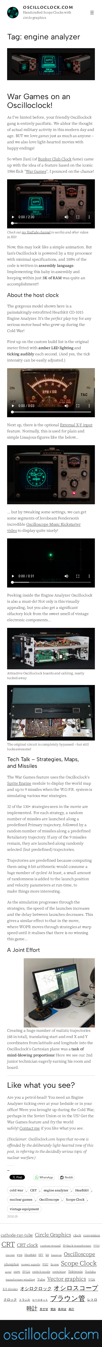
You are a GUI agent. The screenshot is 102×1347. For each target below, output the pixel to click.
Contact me (29, 1128)
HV (40, 1255)
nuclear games (21, 1199)
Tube (41, 1279)
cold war (16, 1190)
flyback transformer (77, 1246)
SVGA (26, 1272)
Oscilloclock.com (48, 7)
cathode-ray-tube (17, 1235)
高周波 (62, 1309)
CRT (33, 1190)
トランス (24, 1300)
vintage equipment (24, 1209)
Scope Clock (75, 1199)
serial (8, 1272)
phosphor (11, 1264)
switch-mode (41, 1272)
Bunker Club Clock (54, 159)
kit (47, 1255)
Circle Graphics (53, 1234)
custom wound (50, 1246)
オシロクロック (35, 1288)
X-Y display (10, 1289)
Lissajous (56, 1255)
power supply (30, 1264)
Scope (55, 1264)
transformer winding (20, 1280)
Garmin (10, 1255)
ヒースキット (40, 1300)
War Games (36, 171)
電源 (53, 1309)
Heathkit (82, 1190)
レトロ (92, 1299)
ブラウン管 (67, 1298)
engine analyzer (56, 1190)
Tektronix (75, 1271)
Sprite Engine (19, 783)
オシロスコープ (76, 1288)
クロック (10, 1299)
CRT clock (27, 1245)
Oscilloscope (49, 1199)
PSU (45, 1264)
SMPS (17, 1272)
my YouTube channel (36, 232)
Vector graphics (66, 1278)
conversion (91, 1235)
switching (59, 1272)
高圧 (71, 1309)
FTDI (96, 1246)
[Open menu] (92, 12)
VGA (91, 1279)
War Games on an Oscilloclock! (38, 101)
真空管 (44, 1309)
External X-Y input (76, 424)
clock (77, 1235)
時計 (32, 1308)
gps (19, 1255)
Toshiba (90, 1272)
